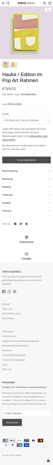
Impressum (8, 331)
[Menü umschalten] (3, 3)
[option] (26, 32)
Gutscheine (8, 318)
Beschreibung (9, 170)
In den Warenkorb (26, 160)
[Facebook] (4, 291)
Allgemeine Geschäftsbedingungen (20, 341)
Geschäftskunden (11, 313)
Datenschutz (9, 336)
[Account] (44, 3)
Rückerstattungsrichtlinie (15, 345)
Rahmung (7, 178)
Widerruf (6, 350)
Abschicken (12, 422)
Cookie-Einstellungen (13, 359)
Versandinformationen (14, 355)
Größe (5, 114)
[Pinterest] (14, 291)
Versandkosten (28, 94)
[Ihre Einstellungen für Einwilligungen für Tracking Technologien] (48, 460)
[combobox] (26, 120)
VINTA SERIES (14, 104)
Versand (6, 210)
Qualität (6, 202)
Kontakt (6, 304)
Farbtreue (7, 194)
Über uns (7, 308)
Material (6, 186)
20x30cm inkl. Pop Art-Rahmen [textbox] (22, 120)
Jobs (4, 364)
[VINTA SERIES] (26, 3)
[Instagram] (9, 291)
